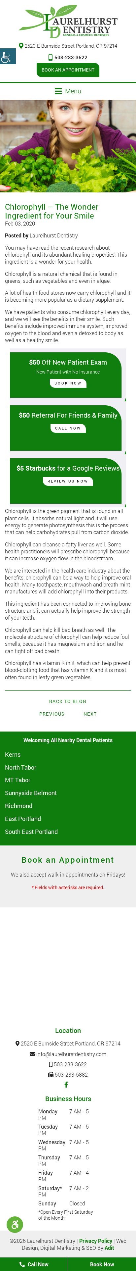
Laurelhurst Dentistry (54, 235)
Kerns (12, 754)
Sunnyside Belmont (31, 793)
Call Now (68, 428)
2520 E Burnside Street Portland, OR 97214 (71, 45)
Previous (52, 714)
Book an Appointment (68, 70)
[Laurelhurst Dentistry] (68, 21)
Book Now (68, 383)
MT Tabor (17, 780)
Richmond (18, 806)
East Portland (23, 819)
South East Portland (31, 832)
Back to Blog (68, 701)
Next (90, 714)
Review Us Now (68, 481)
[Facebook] (66, 1085)
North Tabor (20, 767)
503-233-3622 (70, 57)
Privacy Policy (95, 1240)
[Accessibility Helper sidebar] (8, 56)
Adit (109, 1247)
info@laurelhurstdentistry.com (70, 1054)
